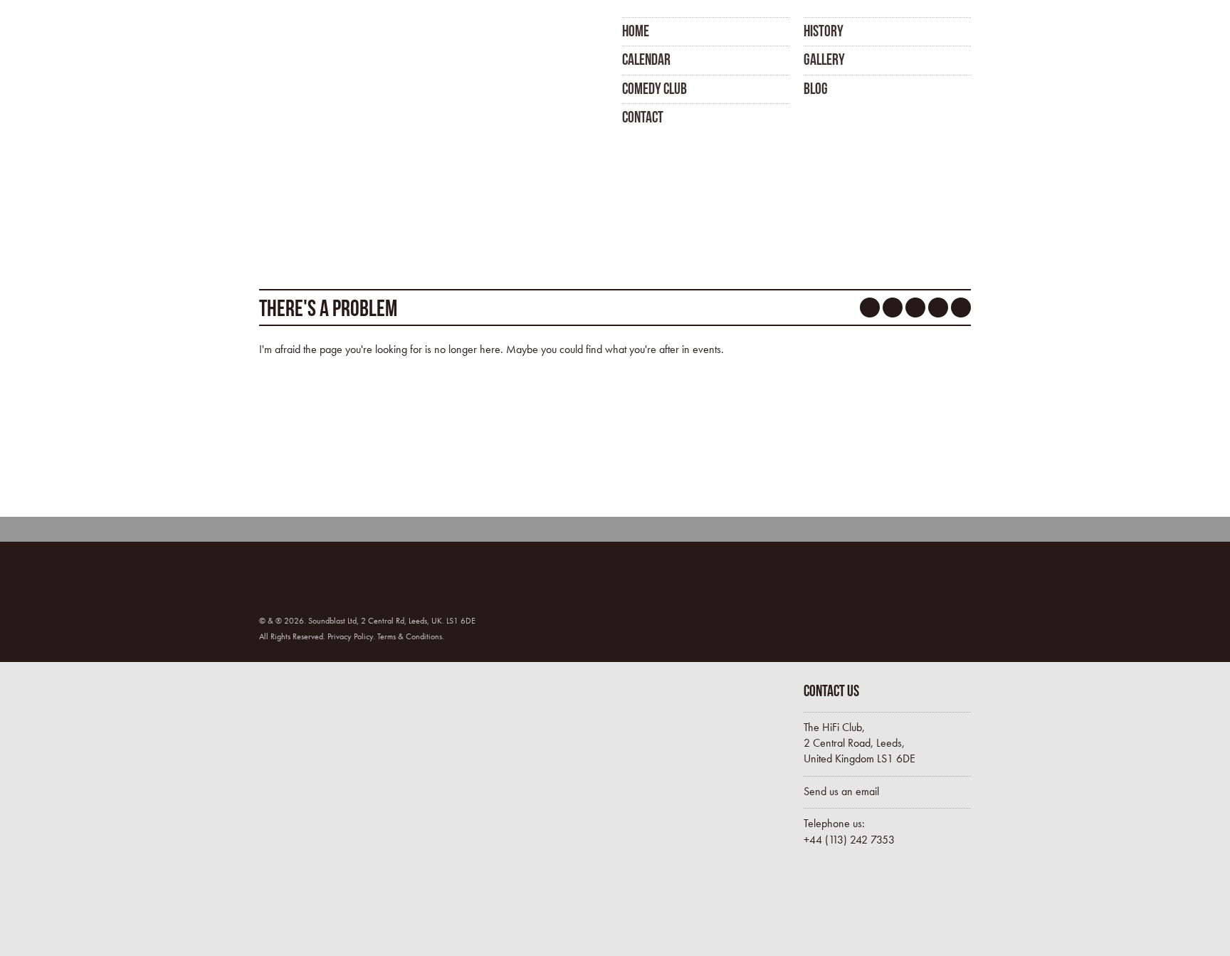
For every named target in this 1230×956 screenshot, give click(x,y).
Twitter (893, 307)
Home (635, 30)
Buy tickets (864, 904)
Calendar (646, 59)
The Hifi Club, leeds (332, 69)
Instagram (938, 307)
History (823, 30)
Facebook (870, 307)
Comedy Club (654, 88)
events (707, 349)
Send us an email (841, 791)
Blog (816, 88)
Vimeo (961, 307)
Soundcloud (915, 307)
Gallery (824, 59)
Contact (642, 116)
